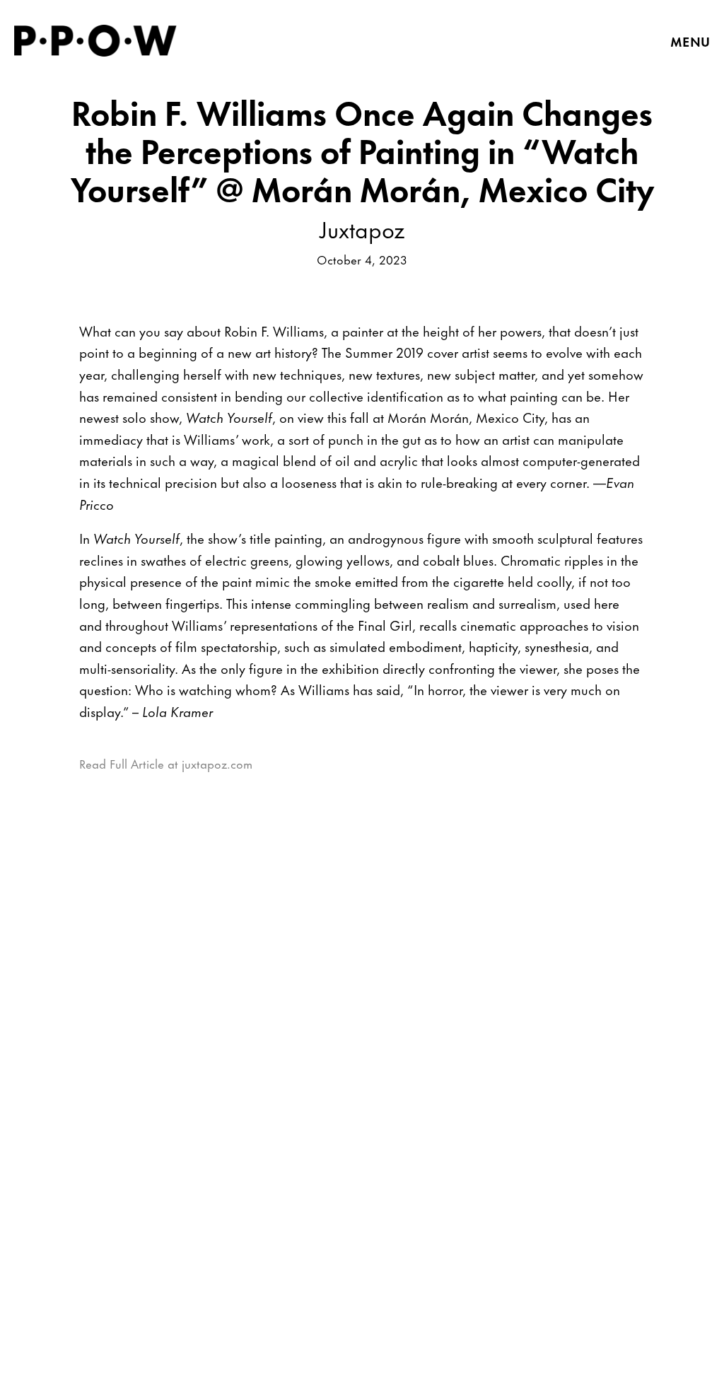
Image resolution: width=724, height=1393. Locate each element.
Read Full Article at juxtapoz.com (165, 763)
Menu (690, 41)
